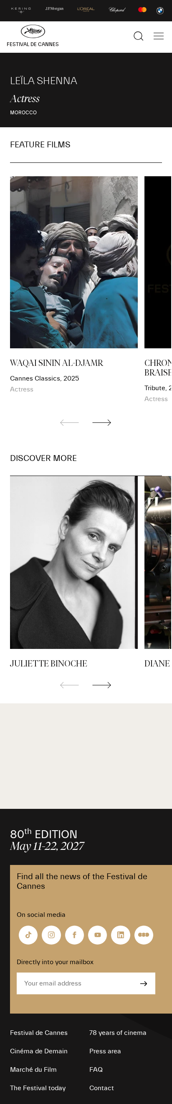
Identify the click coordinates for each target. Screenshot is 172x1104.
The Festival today (38, 1088)
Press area (105, 1051)
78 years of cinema (118, 1033)
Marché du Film (33, 1069)
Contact (101, 1088)
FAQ (96, 1069)
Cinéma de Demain (39, 1051)
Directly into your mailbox (55, 962)
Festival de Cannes (39, 1033)
